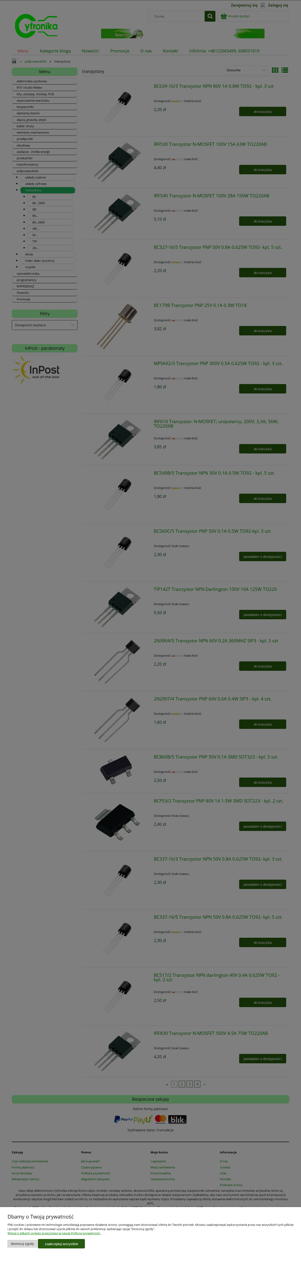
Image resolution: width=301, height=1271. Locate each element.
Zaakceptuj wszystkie (61, 1244)
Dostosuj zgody (22, 1244)
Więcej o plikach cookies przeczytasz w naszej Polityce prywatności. (54, 1233)
